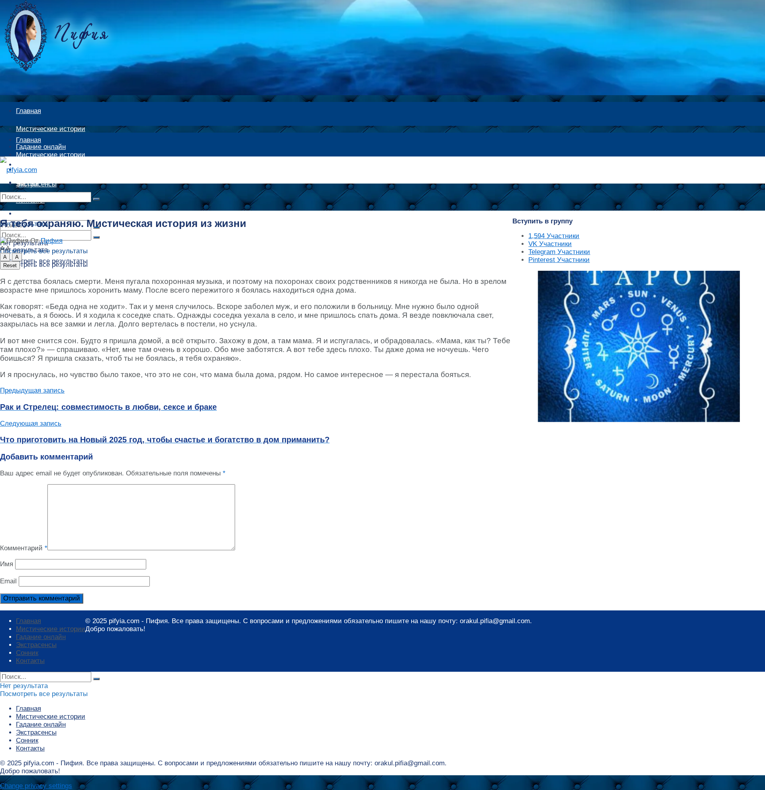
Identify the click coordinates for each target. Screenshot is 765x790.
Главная (28, 111)
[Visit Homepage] (69, 69)
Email (8, 581)
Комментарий (23, 548)
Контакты (30, 661)
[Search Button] (96, 199)
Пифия (52, 240)
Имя (6, 564)
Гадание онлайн (41, 169)
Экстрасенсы (36, 645)
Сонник (27, 653)
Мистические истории (50, 129)
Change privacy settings (36, 786)
